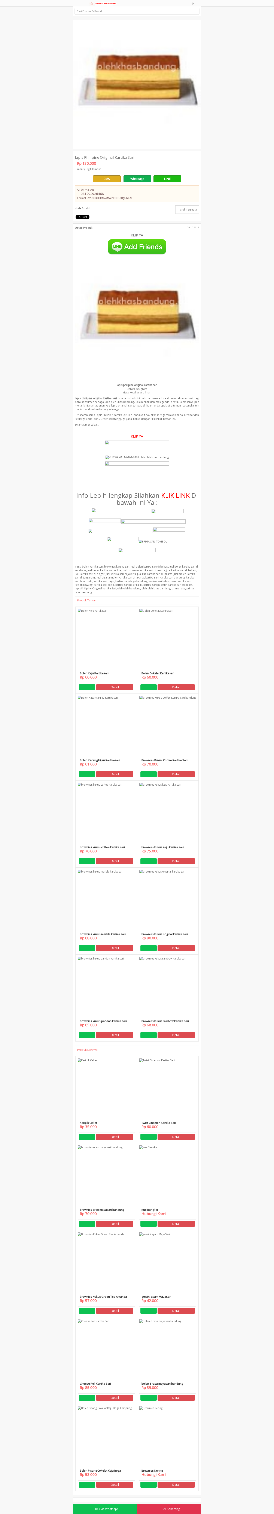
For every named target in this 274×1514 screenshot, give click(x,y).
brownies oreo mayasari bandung (102, 1210)
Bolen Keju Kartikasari (94, 673)
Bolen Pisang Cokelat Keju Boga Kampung (100, 1472)
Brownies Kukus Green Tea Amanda (103, 1297)
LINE (167, 179)
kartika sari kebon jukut (163, 581)
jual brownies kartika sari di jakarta (144, 570)
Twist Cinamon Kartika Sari (158, 1123)
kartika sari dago (104, 581)
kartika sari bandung (172, 577)
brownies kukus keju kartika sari (162, 847)
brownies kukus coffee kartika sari (102, 847)
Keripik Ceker (88, 1123)
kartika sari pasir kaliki (128, 585)
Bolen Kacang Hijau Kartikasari (100, 760)
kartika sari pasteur (155, 585)
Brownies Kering (152, 1470)
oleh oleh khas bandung (156, 588)
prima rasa (178, 588)
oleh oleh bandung (128, 588)
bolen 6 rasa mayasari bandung (162, 1383)
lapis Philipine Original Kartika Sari (95, 588)
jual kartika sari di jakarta (121, 574)
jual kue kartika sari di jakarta (154, 574)
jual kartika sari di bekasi (181, 570)
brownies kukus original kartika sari (164, 934)
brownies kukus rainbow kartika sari (165, 1021)
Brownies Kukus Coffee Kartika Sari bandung (164, 762)
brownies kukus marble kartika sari (103, 934)
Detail (115, 687)
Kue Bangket (149, 1210)
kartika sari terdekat (180, 585)
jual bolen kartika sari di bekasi (149, 566)
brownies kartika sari (117, 566)
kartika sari (152, 577)
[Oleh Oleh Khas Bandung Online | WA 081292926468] (102, 3)
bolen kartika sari (92, 566)
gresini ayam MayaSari (156, 1297)
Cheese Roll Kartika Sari (95, 1383)
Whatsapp (137, 179)
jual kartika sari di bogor (89, 574)
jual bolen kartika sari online (105, 570)
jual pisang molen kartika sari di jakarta (120, 577)
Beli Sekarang (170, 1509)
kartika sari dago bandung (131, 581)
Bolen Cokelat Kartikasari (157, 673)
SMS (107, 179)
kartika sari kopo (104, 585)
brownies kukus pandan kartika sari (103, 1021)
